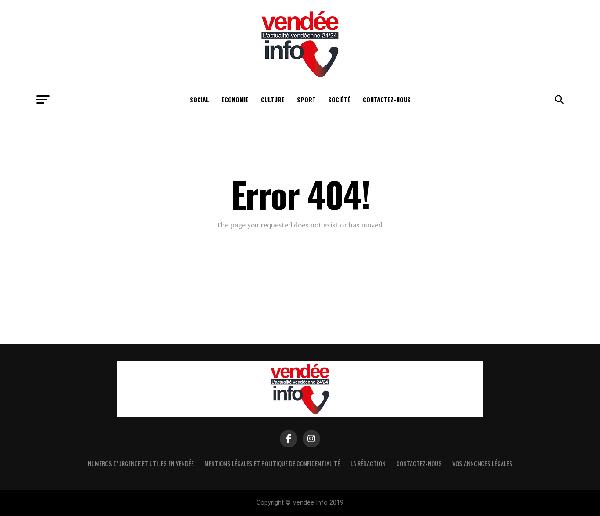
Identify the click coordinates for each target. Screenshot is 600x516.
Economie (235, 99)
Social (199, 99)
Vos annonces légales (482, 463)
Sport (306, 99)
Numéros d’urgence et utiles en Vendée (141, 463)
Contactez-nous (387, 99)
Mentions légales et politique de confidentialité (272, 463)
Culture (273, 99)
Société (339, 99)
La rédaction (368, 463)
